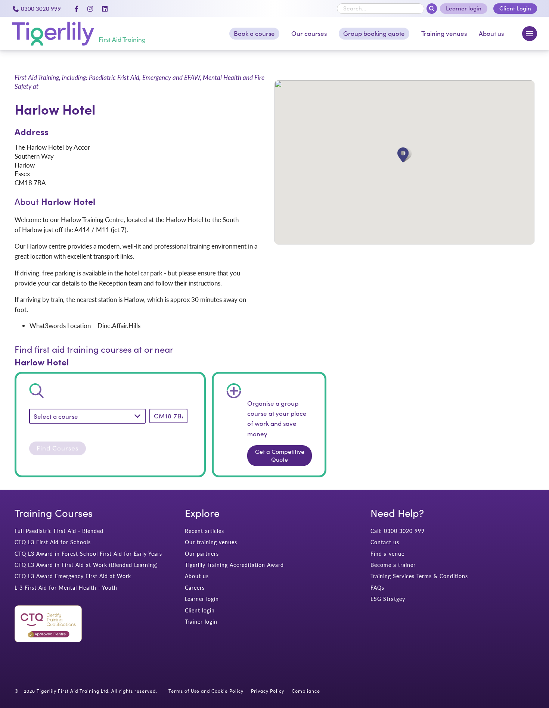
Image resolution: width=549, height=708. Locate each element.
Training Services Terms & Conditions (419, 576)
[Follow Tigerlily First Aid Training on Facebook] (76, 8)
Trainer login (201, 621)
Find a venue (387, 553)
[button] (404, 154)
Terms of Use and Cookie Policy (206, 691)
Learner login (463, 8)
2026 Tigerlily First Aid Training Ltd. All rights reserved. (90, 691)
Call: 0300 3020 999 (397, 530)
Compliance (306, 691)
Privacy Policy (267, 691)
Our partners (202, 553)
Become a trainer (393, 564)
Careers (195, 587)
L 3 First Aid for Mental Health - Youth (66, 587)
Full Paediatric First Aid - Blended (59, 530)
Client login (200, 610)
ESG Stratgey (387, 598)
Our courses (309, 33)
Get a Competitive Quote (279, 455)
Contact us (384, 542)
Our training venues (211, 542)
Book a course (254, 33)
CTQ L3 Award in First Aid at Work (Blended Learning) (86, 564)
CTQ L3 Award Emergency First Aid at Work (73, 576)
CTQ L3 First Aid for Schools (53, 542)
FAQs (377, 587)
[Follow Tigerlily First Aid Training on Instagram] (90, 8)
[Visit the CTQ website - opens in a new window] (48, 640)
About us (491, 33)
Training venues (444, 33)
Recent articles (204, 530)
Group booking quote (374, 33)
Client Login (515, 8)
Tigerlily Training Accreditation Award (234, 564)
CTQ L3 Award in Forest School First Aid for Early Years (88, 553)
